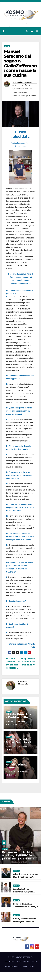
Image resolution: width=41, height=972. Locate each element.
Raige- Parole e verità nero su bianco (28, 661)
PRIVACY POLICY (29, 967)
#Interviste (28, 89)
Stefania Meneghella (23, 82)
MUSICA (7, 46)
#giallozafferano (18, 89)
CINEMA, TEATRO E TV (24, 957)
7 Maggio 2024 (10, 859)
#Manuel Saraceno (19, 92)
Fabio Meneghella (27, 859)
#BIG (29, 85)
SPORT (34, 962)
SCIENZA (5, 849)
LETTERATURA (9, 962)
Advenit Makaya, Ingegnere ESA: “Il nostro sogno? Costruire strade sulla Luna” (25, 877)
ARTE (19, 962)
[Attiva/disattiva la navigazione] (36, 31)
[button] (27, 31)
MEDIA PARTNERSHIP (13, 967)
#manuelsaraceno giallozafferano (25, 95)
